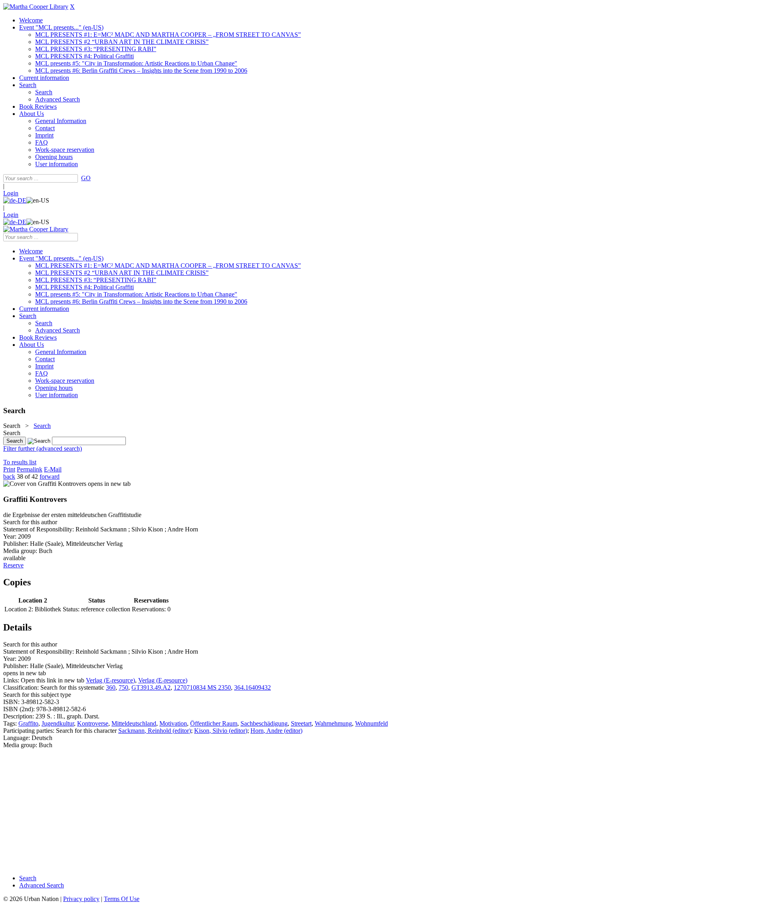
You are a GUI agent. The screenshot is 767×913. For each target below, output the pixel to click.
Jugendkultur (58, 723)
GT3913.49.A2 (151, 687)
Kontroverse (92, 723)
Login (10, 193)
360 (110, 687)
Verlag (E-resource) (110, 680)
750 (123, 687)
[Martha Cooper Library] (35, 6)
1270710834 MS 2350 (202, 687)
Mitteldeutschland (133, 723)
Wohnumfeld (371, 723)
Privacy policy (81, 898)
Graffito (28, 723)
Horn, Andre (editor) (276, 730)
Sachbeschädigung (264, 723)
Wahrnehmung (333, 723)
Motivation (173, 723)
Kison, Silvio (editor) (220, 730)
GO (86, 178)
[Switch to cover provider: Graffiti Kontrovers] (44, 483)
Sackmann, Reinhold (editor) (154, 730)
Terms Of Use (121, 898)
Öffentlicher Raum (213, 723)
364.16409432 (252, 687)
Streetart (301, 723)
